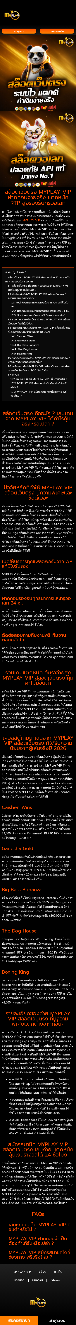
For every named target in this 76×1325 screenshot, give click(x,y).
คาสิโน (58, 1272)
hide (21, 272)
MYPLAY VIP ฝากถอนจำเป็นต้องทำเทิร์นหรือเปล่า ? (38, 1241)
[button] (71, 8)
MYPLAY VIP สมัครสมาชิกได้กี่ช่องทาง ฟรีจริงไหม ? (39, 1255)
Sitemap (56, 1280)
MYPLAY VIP (31, 220)
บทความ (37, 1280)
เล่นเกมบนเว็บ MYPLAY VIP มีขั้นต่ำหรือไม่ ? (39, 1227)
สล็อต (42, 1272)
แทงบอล (19, 1280)
